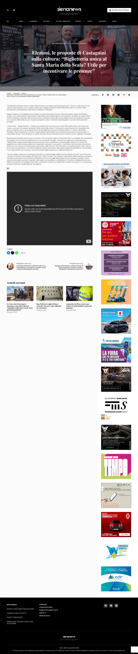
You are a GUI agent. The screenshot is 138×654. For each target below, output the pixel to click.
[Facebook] (103, 95)
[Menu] (8, 10)
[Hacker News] (119, 95)
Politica (72, 43)
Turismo (78, 21)
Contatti (42, 613)
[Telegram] (124, 95)
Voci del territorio (63, 21)
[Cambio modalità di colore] (14, 10)
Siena (77, 43)
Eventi (89, 21)
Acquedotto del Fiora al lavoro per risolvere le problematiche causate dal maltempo (79, 306)
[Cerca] (8, 21)
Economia (33, 21)
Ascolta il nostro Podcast (120, 10)
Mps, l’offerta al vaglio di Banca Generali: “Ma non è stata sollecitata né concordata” (48, 306)
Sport (114, 21)
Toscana (83, 43)
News (21, 21)
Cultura (46, 21)
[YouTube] (116, 606)
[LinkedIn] (113, 95)
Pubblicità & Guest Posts (48, 610)
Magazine (102, 21)
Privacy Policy (44, 616)
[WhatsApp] (129, 95)
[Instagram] (111, 606)
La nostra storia (45, 607)
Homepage (43, 604)
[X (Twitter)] (108, 95)
